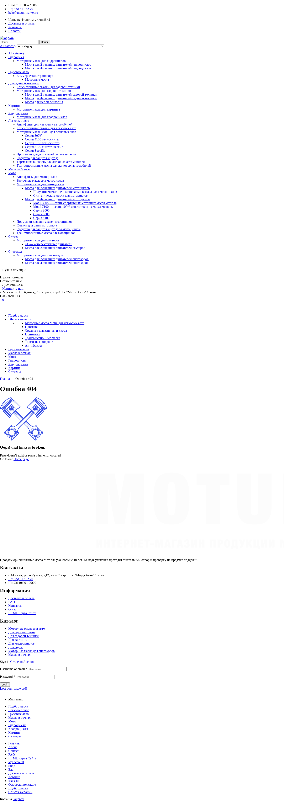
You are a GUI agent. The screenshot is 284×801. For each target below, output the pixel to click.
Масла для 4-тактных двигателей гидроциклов (58, 68)
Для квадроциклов (21, 643)
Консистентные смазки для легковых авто (46, 128)
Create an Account (22, 661)
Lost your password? (13, 688)
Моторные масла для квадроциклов (42, 117)
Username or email (13, 669)
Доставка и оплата (21, 598)
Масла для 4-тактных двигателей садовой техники (61, 98)
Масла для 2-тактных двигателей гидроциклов (58, 64)
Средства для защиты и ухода (37, 158)
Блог (11, 769)
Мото (12, 173)
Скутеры (14, 736)
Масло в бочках (19, 169)
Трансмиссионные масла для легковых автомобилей (54, 165)
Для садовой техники (23, 83)
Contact (13, 751)
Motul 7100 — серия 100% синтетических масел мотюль (73, 206)
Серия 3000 (41, 210)
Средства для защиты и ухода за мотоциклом (48, 229)
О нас (12, 609)
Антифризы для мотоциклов (37, 176)
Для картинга (17, 639)
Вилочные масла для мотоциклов (40, 180)
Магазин (14, 781)
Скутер (13, 236)
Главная (5, 378)
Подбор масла (18, 706)
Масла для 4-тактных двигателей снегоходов (57, 263)
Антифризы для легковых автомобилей (45, 124)
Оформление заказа (22, 784)
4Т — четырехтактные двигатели (48, 244)
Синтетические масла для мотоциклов (60, 195)
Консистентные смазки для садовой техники (48, 87)
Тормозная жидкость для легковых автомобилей (51, 162)
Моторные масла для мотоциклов (40, 184)
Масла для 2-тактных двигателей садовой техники (61, 94)
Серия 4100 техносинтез (42, 139)
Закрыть (18, 799)
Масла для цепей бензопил (44, 102)
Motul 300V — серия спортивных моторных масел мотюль (74, 203)
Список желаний (20, 792)
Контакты (15, 605)
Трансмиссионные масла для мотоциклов (46, 233)
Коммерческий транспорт (35, 76)
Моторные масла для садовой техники (44, 90)
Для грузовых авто (21, 632)
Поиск (44, 42)
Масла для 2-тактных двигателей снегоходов (57, 259)
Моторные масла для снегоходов (40, 255)
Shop (11, 766)
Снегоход (15, 251)
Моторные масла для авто (26, 628)
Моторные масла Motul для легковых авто (46, 132)
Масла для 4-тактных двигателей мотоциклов (57, 199)
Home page (21, 459)
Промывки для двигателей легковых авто (46, 154)
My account (16, 762)
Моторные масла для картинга (38, 109)
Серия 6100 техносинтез (42, 143)
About (12, 747)
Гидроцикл (16, 57)
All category (16, 53)
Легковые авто (18, 120)
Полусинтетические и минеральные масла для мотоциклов (75, 191)
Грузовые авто (18, 72)
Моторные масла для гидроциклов (41, 61)
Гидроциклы (17, 725)
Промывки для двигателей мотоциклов (45, 221)
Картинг (14, 105)
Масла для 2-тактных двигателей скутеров (55, 248)
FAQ (11, 602)
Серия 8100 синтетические (44, 147)
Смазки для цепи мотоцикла (37, 225)
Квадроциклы (18, 113)
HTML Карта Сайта (22, 613)
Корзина (14, 777)
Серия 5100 (41, 218)
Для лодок (15, 647)
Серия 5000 (41, 214)
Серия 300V (33, 135)
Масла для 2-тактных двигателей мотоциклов (57, 188)
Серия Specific (35, 150)
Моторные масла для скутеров (38, 240)
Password (7, 676)
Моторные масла (37, 79)
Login (5, 684)
